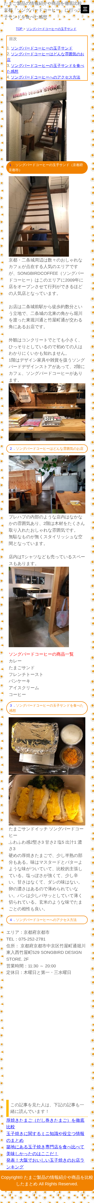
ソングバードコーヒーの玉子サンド (51, 29)
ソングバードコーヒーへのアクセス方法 (45, 77)
